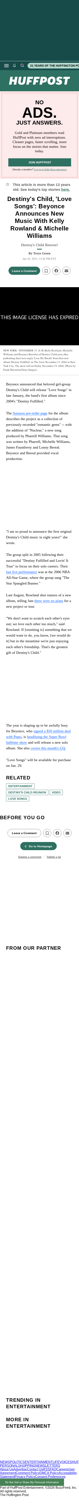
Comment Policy (28, 1473)
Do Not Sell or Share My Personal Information (32, 1482)
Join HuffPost (39, 162)
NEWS (5, 1462)
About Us (6, 1469)
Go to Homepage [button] (40, 846)
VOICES (66, 1462)
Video (56, 792)
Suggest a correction (29, 856)
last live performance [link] (21, 572)
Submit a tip (54, 856)
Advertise (20, 1469)
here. (65, 190)
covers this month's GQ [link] (48, 748)
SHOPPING (26, 1465)
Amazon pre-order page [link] (30, 413)
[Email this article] (66, 271)
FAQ (53, 1469)
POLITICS (17, 1462)
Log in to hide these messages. (50, 169)
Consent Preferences (50, 1476)
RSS (46, 1469)
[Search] (22, 65)
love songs (17, 798)
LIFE (56, 1462)
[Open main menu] (6, 65)
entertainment (20, 786)
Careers (62, 1469)
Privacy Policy (25, 1476)
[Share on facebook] (56, 271)
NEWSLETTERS (47, 1465)
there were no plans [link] (48, 601)
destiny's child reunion (27, 792)
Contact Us (35, 1469)
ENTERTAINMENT (39, 1462)
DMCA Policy (49, 1473)
